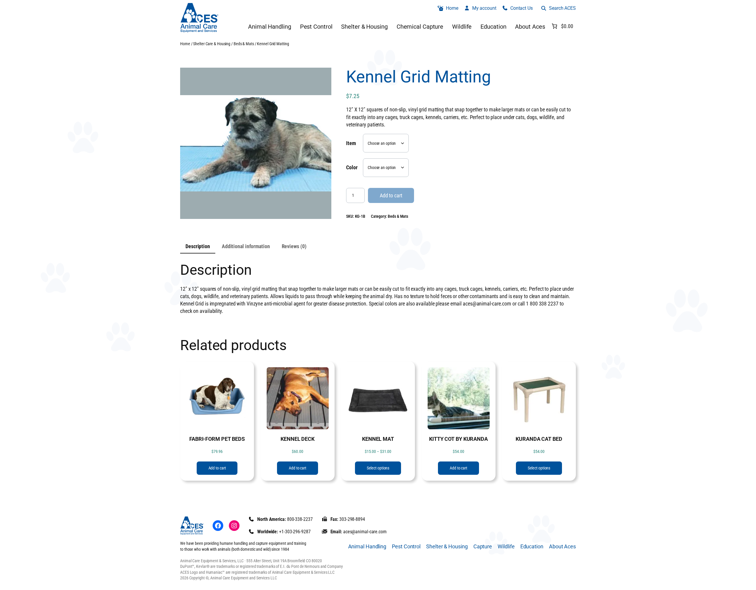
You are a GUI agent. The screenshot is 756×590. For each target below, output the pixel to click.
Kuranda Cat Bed (539, 439)
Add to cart (391, 195)
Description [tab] (197, 246)
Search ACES (562, 8)
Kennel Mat (378, 439)
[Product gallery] (255, 143)
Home (185, 43)
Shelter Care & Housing (211, 43)
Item (351, 143)
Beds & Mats (244, 43)
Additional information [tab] (246, 246)
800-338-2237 (300, 519)
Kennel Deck (298, 439)
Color (352, 167)
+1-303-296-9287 (295, 531)
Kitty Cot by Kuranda (458, 439)
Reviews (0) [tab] (294, 246)
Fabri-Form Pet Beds (217, 439)
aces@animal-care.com (365, 531)
